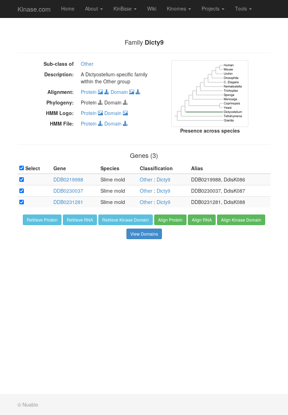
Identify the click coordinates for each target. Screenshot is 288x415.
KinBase (123, 8)
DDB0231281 (68, 201)
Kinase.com (34, 8)
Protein (89, 91)
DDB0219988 (68, 179)
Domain (120, 91)
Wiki (151, 8)
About (92, 8)
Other (87, 63)
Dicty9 (163, 179)
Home (67, 8)
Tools (241, 8)
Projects (211, 8)
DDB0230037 (68, 190)
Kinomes (177, 8)
